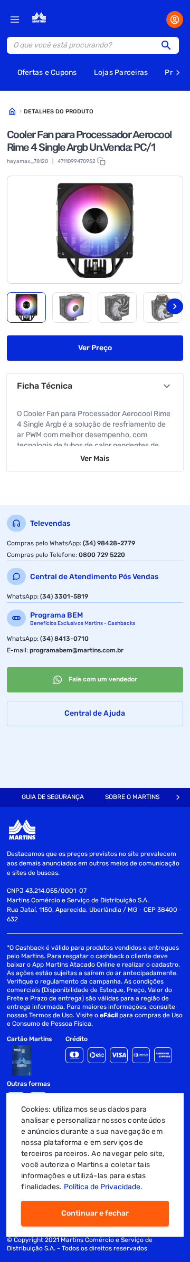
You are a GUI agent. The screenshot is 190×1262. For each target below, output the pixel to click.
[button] (169, 45)
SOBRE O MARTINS (132, 797)
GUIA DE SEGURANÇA (53, 797)
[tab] (26, 307)
